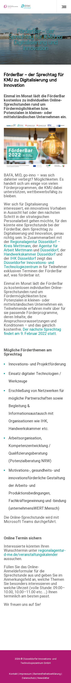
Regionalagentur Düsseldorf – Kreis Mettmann (32, 243)
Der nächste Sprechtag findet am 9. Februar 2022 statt (32, 331)
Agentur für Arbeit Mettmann (31, 248)
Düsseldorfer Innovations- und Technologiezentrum (29, 264)
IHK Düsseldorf (23, 258)
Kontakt (13, 673)
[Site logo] (17, 6)
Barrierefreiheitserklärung (47, 673)
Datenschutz (29, 678)
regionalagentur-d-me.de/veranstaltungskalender (35, 552)
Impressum (25, 673)
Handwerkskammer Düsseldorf (29, 254)
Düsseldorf (49, 250)
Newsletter (43, 678)
